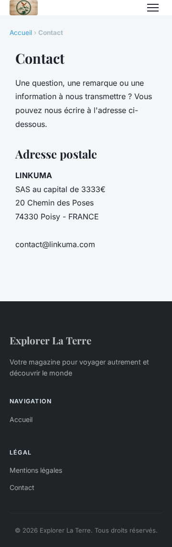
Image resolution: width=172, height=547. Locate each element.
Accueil (21, 32)
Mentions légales (36, 470)
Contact (22, 487)
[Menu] (152, 7)
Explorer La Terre (50, 340)
